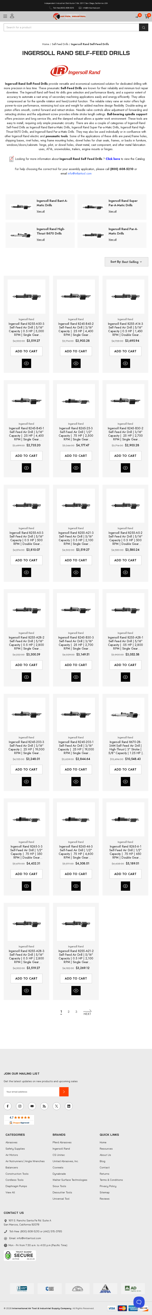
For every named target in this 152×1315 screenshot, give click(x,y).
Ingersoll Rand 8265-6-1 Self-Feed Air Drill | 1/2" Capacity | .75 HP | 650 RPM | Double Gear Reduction (125, 852)
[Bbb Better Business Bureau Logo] (22, 1288)
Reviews (105, 1198)
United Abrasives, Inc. (66, 1161)
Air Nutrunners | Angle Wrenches (25, 1161)
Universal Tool (61, 1198)
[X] (56, 1106)
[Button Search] (143, 27)
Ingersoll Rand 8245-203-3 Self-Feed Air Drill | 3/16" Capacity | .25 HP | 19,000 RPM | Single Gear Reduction (27, 747)
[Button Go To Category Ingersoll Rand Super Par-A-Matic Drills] (93, 207)
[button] (64, 1091)
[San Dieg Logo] (50, 1288)
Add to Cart (26, 351)
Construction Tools (17, 1173)
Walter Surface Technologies (70, 1180)
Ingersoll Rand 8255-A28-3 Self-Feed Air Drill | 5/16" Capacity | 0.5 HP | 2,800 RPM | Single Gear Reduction (26, 956)
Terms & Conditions (111, 1180)
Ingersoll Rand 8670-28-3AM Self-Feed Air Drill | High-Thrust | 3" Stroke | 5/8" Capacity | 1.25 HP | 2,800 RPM (125, 747)
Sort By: (115, 262)
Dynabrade (59, 1173)
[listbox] (132, 261)
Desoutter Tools (62, 1192)
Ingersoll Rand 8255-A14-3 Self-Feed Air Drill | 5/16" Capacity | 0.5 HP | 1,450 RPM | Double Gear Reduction (125, 329)
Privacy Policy (108, 1186)
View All (10, 1192)
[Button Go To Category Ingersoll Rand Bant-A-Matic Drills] (21, 207)
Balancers (12, 1167)
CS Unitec (59, 1155)
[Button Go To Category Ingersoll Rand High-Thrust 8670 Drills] (21, 235)
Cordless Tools (15, 1180)
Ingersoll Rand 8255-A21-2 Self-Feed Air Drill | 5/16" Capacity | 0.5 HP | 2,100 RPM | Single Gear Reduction (76, 956)
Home (103, 1142)
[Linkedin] (69, 1106)
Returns (104, 1173)
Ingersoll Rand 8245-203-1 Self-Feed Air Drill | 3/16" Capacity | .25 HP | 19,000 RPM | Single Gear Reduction (76, 747)
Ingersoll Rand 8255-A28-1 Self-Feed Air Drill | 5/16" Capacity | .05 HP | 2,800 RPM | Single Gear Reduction (125, 643)
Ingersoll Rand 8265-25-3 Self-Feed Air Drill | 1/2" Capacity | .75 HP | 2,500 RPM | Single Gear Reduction (76, 434)
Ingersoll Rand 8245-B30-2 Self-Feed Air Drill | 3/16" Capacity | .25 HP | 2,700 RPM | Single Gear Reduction (125, 434)
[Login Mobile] (30, 16)
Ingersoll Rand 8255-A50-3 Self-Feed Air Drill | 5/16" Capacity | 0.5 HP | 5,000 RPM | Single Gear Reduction (26, 329)
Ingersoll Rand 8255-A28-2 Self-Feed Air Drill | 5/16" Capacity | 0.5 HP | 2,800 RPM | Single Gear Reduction (26, 643)
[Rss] (44, 1106)
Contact (105, 1167)
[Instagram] (20, 1106)
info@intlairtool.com (29, 1238)
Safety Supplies (15, 1148)
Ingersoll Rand (61, 1148)
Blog (102, 1161)
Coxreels (58, 1167)
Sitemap (105, 1192)
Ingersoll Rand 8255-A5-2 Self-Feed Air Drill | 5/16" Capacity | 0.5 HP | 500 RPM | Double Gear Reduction (125, 538)
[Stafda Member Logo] (105, 1288)
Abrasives (11, 1142)
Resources (106, 1148)
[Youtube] (32, 1106)
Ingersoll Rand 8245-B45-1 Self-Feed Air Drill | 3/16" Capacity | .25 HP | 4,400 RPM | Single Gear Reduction (26, 434)
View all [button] (41, 211)
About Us (105, 1155)
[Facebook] (7, 1106)
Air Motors (12, 1155)
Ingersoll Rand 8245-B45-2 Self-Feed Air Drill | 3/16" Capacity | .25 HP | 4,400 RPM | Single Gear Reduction (76, 329)
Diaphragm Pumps (16, 1186)
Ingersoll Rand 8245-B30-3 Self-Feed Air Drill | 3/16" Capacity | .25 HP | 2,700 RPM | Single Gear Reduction (76, 643)
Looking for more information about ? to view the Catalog (80, 159)
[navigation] (45, 44)
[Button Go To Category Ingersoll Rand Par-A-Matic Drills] (93, 235)
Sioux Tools (59, 1186)
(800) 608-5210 (121, 169)
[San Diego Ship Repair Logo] (77, 1288)
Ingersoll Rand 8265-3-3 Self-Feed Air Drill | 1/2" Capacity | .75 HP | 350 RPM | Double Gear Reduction (26, 852)
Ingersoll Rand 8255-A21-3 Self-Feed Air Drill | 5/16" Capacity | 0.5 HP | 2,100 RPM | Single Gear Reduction (76, 538)
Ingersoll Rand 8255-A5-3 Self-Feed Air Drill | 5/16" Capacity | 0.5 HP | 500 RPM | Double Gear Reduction (26, 538)
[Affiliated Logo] (133, 1288)
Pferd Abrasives (62, 1142)
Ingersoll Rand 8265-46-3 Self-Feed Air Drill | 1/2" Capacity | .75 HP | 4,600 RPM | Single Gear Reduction (76, 852)
